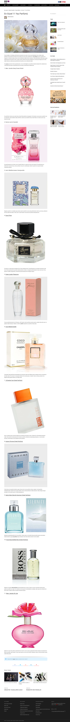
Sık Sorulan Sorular (7, 707)
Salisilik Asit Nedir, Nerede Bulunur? (56, 85)
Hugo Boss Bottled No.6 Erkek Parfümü (17, 539)
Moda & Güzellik (15, 5)
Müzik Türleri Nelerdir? (61, 22)
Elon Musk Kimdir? (39, 712)
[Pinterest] (36, 665)
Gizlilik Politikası (21, 720)
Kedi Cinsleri (60, 35)
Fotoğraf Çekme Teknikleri (55, 68)
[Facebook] (14, 665)
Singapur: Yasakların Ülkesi (13, 690)
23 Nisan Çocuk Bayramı (24, 709)
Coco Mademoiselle (11, 326)
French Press (38, 714)
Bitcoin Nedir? (38, 705)
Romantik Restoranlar (33, 690)
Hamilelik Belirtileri (61, 41)
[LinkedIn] (31, 665)
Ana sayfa (6, 10)
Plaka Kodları (38, 707)
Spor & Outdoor (44, 5)
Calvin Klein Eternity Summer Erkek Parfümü (18, 495)
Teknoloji (8, 5)
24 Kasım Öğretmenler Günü (24, 714)
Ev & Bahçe (30, 5)
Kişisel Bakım (17, 10)
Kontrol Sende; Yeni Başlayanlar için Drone (57, 62)
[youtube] (56, 709)
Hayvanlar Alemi (37, 5)
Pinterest (64, 2)
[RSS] (64, 711)
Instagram (61, 2)
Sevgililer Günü (22, 712)
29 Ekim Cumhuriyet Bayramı (24, 705)
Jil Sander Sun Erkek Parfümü (14, 380)
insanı (14, 659)
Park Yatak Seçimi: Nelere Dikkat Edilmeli (57, 73)
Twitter (60, 2)
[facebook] (52, 709)
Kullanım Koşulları (15, 720)
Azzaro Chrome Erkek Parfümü (14, 441)
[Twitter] (20, 665)
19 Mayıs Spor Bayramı (23, 707)
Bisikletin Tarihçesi (53, 71)
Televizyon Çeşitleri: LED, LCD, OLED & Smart (43, 709)
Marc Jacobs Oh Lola (12, 593)
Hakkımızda (6, 709)
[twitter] (54, 709)
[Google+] (25, 665)
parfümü (7, 63)
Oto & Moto (51, 5)
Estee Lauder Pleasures (12, 274)
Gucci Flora (9, 215)
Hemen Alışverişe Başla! (8, 703)
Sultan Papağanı (38, 703)
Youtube (63, 2)
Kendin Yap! (6, 705)
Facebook (58, 2)
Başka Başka (57, 5)
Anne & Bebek (23, 5)
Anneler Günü (22, 703)
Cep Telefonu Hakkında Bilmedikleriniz (57, 76)
